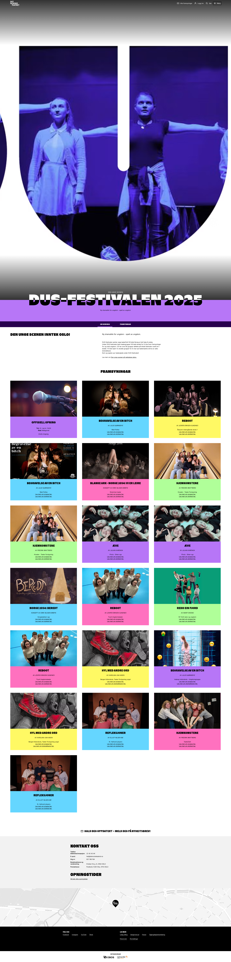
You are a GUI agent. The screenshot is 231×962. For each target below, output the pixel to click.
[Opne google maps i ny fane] (115, 907)
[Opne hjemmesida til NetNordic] (122, 957)
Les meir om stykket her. (115, 434)
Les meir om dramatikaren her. (115, 684)
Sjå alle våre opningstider (79, 879)
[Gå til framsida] (14, 3)
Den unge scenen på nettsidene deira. (124, 357)
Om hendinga (105, 324)
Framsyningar (125, 324)
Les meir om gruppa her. (115, 432)
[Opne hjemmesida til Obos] (108, 957)
